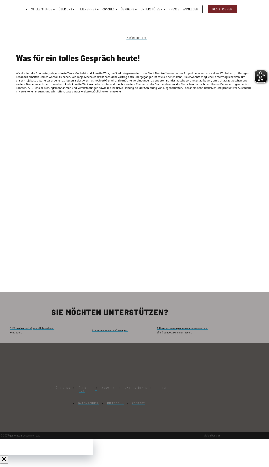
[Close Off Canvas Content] (4, 459)
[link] (76, 73)
